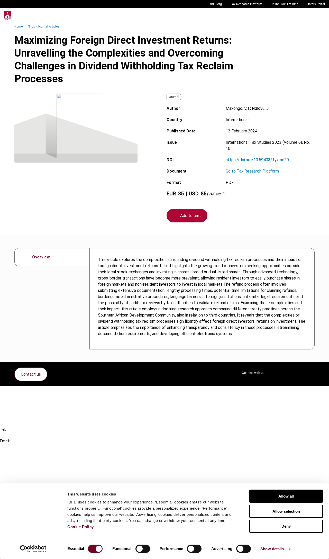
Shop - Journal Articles (43, 26)
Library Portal (316, 4)
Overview (41, 257)
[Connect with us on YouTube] (298, 373)
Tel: (3, 429)
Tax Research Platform (246, 4)
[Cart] (309, 16)
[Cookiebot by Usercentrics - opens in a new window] (33, 549)
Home (18, 26)
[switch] (142, 549)
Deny (286, 526)
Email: (5, 441)
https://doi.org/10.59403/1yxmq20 (257, 159)
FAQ (14, 402)
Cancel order (21, 393)
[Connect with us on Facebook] (310, 373)
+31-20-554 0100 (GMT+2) (25, 435)
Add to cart (190, 215)
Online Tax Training (284, 4)
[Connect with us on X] (273, 373)
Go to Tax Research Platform (252, 171)
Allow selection (286, 511)
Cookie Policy (80, 527)
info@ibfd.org (12, 446)
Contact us (31, 374)
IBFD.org (216, 4)
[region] (202, 298)
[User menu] (320, 16)
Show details (272, 549)
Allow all (286, 496)
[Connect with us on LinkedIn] (286, 373)
